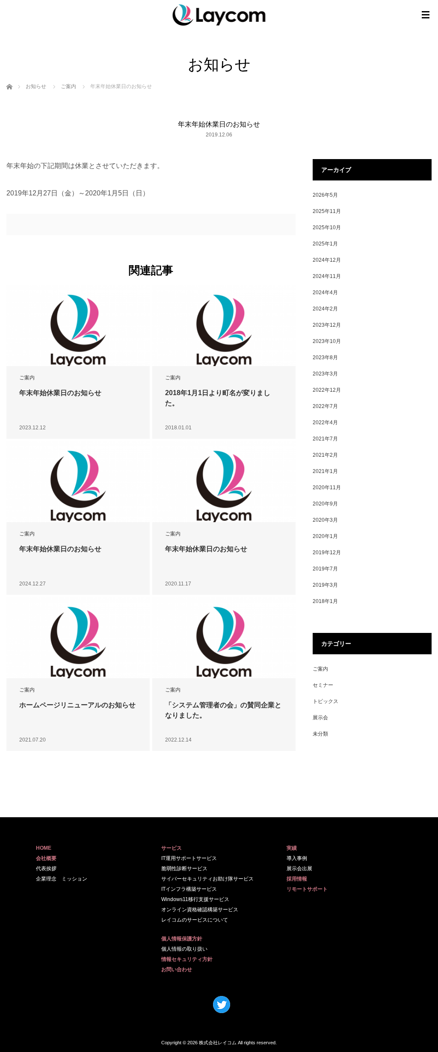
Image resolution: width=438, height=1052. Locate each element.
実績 (292, 848)
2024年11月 (327, 276)
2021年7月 (325, 439)
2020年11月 (327, 488)
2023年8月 (325, 358)
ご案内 (27, 378)
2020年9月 (325, 504)
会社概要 (46, 858)
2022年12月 (327, 390)
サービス (171, 848)
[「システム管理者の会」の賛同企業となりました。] (224, 643)
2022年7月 (325, 406)
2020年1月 (325, 536)
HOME (43, 848)
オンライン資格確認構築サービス (199, 910)
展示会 (320, 718)
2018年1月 (325, 601)
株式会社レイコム (218, 1042)
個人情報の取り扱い (184, 949)
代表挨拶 (46, 869)
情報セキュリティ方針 (187, 959)
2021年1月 (325, 471)
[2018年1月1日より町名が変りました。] (224, 331)
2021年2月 (325, 455)
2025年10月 (327, 227)
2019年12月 (327, 553)
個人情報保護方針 (181, 939)
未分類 (320, 734)
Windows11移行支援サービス (195, 899)
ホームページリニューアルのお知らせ (77, 705)
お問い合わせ (176, 969)
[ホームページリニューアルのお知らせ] (78, 643)
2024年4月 (325, 293)
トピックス (325, 701)
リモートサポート (307, 889)
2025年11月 (327, 211)
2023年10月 (327, 341)
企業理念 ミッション (61, 879)
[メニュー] (425, 15)
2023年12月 (327, 325)
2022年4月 (325, 423)
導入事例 (297, 858)
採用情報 (297, 879)
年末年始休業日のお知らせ (60, 392)
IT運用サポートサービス (189, 858)
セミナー (323, 685)
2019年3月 (325, 585)
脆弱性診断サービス (184, 869)
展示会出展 (299, 869)
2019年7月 (325, 569)
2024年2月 (325, 309)
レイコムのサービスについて (194, 920)
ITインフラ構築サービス (189, 889)
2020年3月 (325, 520)
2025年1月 (325, 244)
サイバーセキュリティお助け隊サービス (207, 879)
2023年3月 (325, 374)
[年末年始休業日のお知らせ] (78, 331)
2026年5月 (325, 195)
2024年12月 (327, 260)
